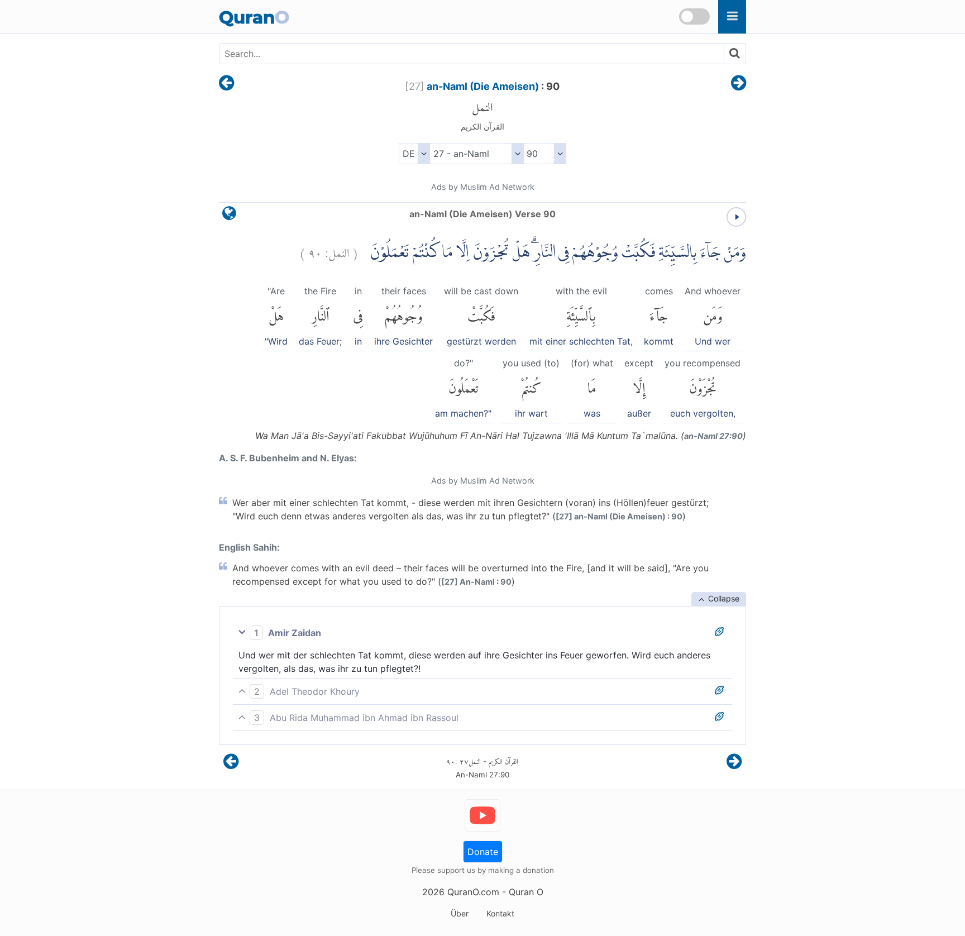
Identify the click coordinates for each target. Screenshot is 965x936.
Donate (482, 851)
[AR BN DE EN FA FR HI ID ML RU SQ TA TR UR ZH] (414, 153)
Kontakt (500, 913)
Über (460, 913)
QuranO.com (473, 891)
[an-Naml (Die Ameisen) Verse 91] (738, 83)
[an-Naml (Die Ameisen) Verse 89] (226, 83)
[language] (229, 216)
